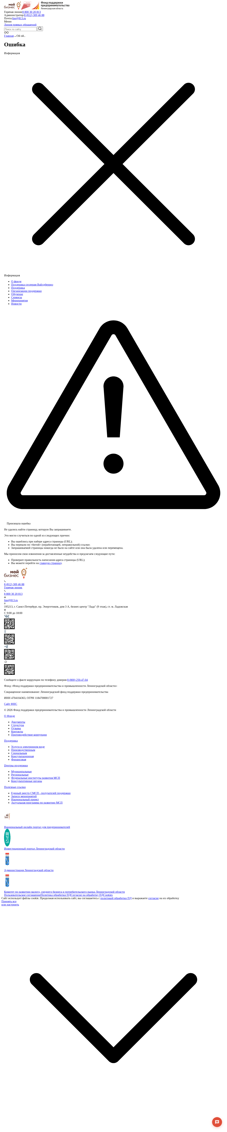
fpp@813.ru (19, 18)
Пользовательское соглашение (22, 895)
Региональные (20, 774)
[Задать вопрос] (217, 1122)
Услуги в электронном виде (28, 746)
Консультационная (22, 756)
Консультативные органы (26, 781)
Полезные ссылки (15, 787)
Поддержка (11, 740)
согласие (153, 898)
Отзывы (16, 728)
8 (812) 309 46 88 (34, 15)
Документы (18, 721)
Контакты (17, 731)
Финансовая (18, 759)
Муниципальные (21, 771)
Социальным (19, 753)
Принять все (8, 901)
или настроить (10, 904)
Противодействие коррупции (29, 734)
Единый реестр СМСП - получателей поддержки (41, 793)
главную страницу (51, 563)
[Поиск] (40, 28)
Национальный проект (25, 799)
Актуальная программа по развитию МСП (37, 802)
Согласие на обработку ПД (87, 895)
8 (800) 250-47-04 (77, 679)
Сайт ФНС (10, 703)
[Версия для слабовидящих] (6, 32)
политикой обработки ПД (116, 898)
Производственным (23, 749)
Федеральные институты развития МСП (35, 777)
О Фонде (9, 715)
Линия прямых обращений (20, 24)
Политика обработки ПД (56, 895)
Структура (17, 725)
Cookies (108, 895)
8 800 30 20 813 (31, 11)
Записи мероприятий (24, 796)
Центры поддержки (16, 765)
